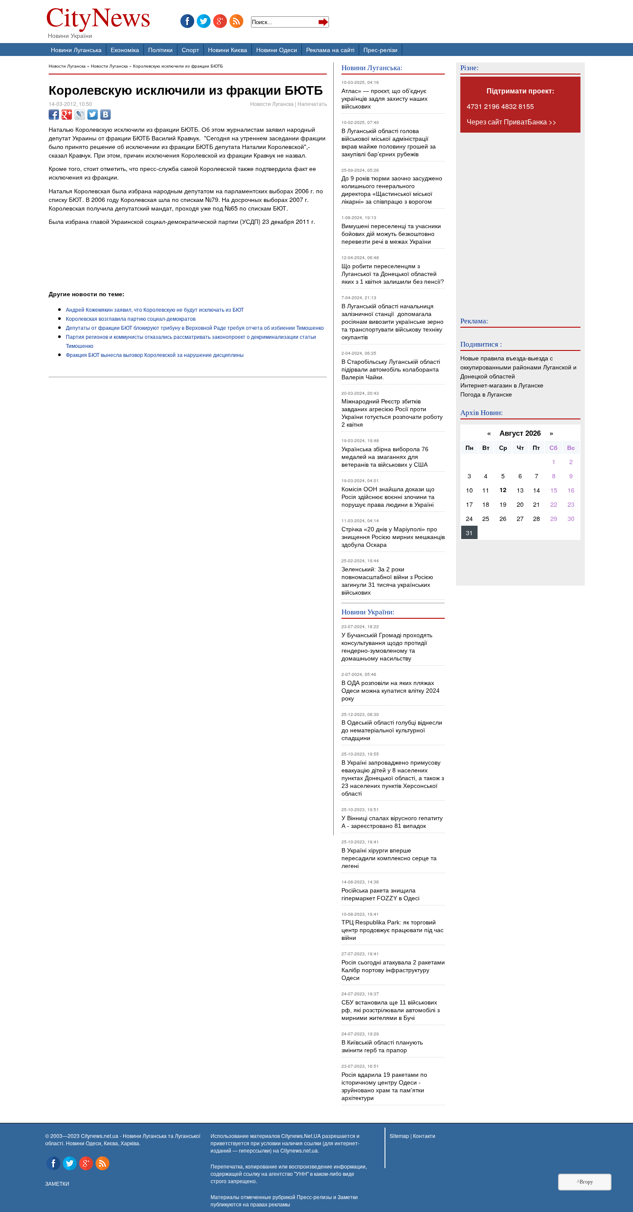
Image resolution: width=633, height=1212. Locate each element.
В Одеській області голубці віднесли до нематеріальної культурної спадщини (391, 730)
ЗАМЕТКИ (57, 1183)
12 (503, 489)
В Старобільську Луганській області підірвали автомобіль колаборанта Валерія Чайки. (391, 369)
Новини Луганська (76, 49)
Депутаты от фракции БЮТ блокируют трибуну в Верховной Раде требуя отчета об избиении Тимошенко (195, 327)
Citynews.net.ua (299, 1150)
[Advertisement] (149, 266)
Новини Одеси (276, 49)
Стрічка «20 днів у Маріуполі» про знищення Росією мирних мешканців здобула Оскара (393, 537)
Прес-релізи (380, 49)
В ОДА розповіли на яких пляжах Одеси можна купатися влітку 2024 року (390, 690)
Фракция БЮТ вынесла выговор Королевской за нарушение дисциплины (155, 354)
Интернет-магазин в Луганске (501, 384)
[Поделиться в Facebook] (54, 114)
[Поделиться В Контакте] (105, 114)
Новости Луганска (67, 65)
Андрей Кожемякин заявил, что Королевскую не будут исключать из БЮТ (155, 309)
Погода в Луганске (486, 393)
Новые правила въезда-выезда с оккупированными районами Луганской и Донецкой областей (518, 366)
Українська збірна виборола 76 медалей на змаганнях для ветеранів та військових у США (384, 457)
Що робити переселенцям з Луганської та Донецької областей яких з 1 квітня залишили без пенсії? (392, 274)
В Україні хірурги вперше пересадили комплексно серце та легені (389, 858)
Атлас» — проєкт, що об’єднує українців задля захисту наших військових (384, 98)
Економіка (125, 49)
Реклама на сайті (330, 49)
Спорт (190, 49)
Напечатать (312, 103)
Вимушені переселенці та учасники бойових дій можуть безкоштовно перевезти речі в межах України (391, 234)
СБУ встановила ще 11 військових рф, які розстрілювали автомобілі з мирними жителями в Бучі (390, 1010)
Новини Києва (227, 49)
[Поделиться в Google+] (67, 114)
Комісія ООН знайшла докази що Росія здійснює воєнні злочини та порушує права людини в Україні (387, 497)
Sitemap (399, 1135)
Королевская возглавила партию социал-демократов (130, 318)
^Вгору (585, 1182)
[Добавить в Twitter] (92, 114)
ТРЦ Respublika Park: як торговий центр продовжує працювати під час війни (392, 930)
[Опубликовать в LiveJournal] (79, 114)
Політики (160, 49)
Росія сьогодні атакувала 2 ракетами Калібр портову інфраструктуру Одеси (393, 970)
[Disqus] (188, 497)
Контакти (424, 1135)
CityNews (98, 18)
